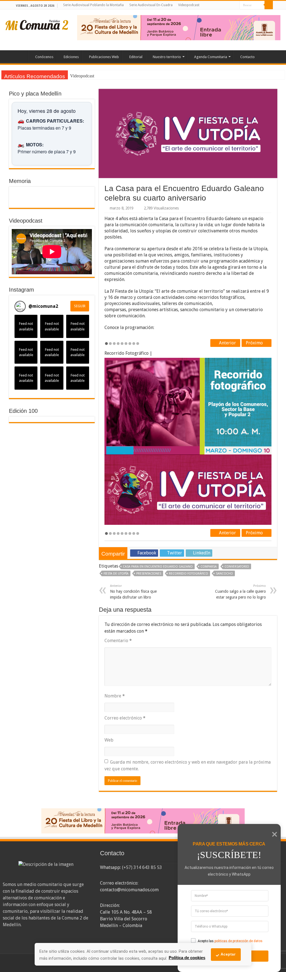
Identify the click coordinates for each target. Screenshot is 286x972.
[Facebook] (219, 5)
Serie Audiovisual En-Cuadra (151, 5)
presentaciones (148, 573)
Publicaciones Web (104, 57)
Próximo (255, 343)
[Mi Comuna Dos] (37, 24)
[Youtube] (230, 5)
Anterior (227, 343)
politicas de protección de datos (238, 941)
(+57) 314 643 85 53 (142, 867)
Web (108, 740)
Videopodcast (188, 5)
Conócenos (44, 57)
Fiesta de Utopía (116, 573)
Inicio (20, 56)
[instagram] (235, 5)
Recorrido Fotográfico (188, 573)
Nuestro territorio (167, 57)
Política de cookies (187, 957)
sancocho (224, 573)
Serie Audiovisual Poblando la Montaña (93, 5)
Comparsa (209, 566)
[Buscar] (268, 5)
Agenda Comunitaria (210, 57)
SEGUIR (79, 306)
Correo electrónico (125, 718)
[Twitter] (225, 5)
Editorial (135, 57)
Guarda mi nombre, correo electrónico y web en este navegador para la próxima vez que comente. (187, 765)
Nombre (114, 696)
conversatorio (237, 566)
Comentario (118, 640)
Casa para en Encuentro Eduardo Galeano (158, 566)
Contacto (247, 57)
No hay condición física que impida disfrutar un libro (133, 591)
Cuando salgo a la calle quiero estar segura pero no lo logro (240, 591)
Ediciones (71, 57)
